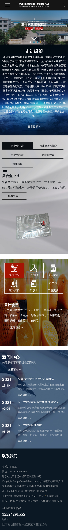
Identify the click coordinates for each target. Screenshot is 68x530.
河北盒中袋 (17, 145)
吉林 (43, 501)
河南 (54, 501)
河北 (29, 501)
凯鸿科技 (42, 491)
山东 (5, 501)
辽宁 (49, 501)
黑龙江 (36, 501)
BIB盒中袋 (28, 486)
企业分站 (7, 496)
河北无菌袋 (17, 155)
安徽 (59, 501)
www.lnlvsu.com (18, 471)
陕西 (16, 501)
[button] (30, 42)
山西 (10, 501)
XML (34, 496)
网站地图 (19, 496)
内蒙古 (23, 501)
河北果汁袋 (48, 155)
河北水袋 (17, 164)
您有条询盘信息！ (50, 496)
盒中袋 (18, 486)
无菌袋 (38, 486)
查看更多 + (34, 126)
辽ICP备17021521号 (12, 491)
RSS (27, 496)
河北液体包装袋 (48, 145)
